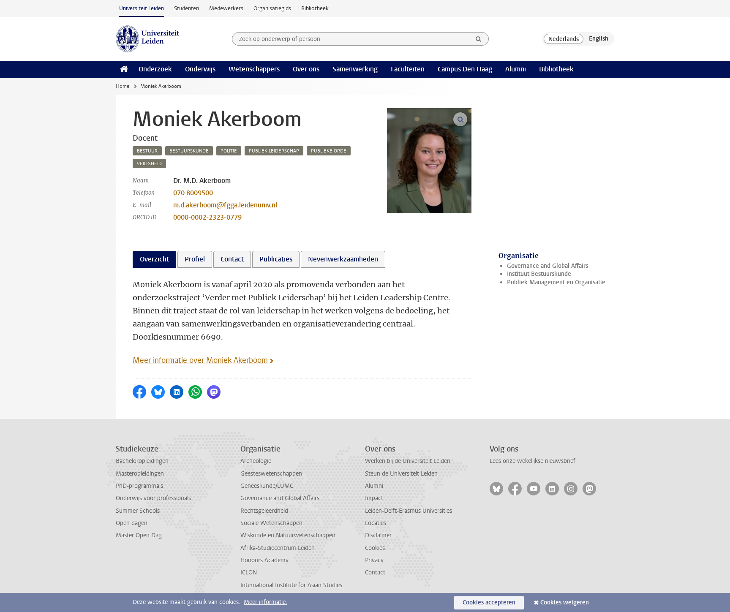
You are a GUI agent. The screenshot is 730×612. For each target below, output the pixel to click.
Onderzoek (155, 69)
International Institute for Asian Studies (291, 585)
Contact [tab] (232, 259)
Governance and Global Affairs (547, 266)
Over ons (306, 69)
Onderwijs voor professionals (153, 498)
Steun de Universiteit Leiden (401, 474)
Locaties (375, 523)
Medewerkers (226, 8)
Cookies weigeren (564, 602)
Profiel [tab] (195, 259)
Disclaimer (378, 535)
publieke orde (328, 151)
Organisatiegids (272, 8)
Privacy (374, 560)
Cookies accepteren (489, 602)
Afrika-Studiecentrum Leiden (277, 548)
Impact (374, 498)
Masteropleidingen (140, 474)
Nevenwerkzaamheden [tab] (343, 259)
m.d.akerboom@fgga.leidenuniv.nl (225, 205)
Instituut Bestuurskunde (539, 274)
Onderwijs (200, 69)
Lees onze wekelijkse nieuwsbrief (532, 461)
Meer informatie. (265, 602)
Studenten (186, 8)
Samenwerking (355, 69)
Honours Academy (264, 560)
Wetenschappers (254, 69)
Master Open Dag (139, 535)
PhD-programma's (139, 486)
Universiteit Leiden (141, 8)
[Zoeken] (479, 39)
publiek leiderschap (274, 151)
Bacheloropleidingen (142, 461)
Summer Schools (138, 511)
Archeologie (255, 461)
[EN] (599, 39)
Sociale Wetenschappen (271, 523)
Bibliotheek (315, 8)
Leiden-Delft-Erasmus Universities (408, 511)
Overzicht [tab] (154, 259)
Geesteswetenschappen (271, 474)
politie (229, 151)
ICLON (248, 572)
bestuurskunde (189, 151)
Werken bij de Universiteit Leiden (407, 461)
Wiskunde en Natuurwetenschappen (287, 535)
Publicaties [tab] (275, 259)
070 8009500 (193, 192)
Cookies (375, 548)
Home (122, 86)
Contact (375, 572)
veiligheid (149, 163)
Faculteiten (408, 69)
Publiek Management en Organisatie (556, 282)
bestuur (147, 151)
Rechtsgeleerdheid (264, 511)
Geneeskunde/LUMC (266, 486)
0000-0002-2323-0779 (207, 217)
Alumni (515, 69)
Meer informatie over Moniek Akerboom (200, 360)
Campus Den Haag (465, 69)
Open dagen (131, 523)
